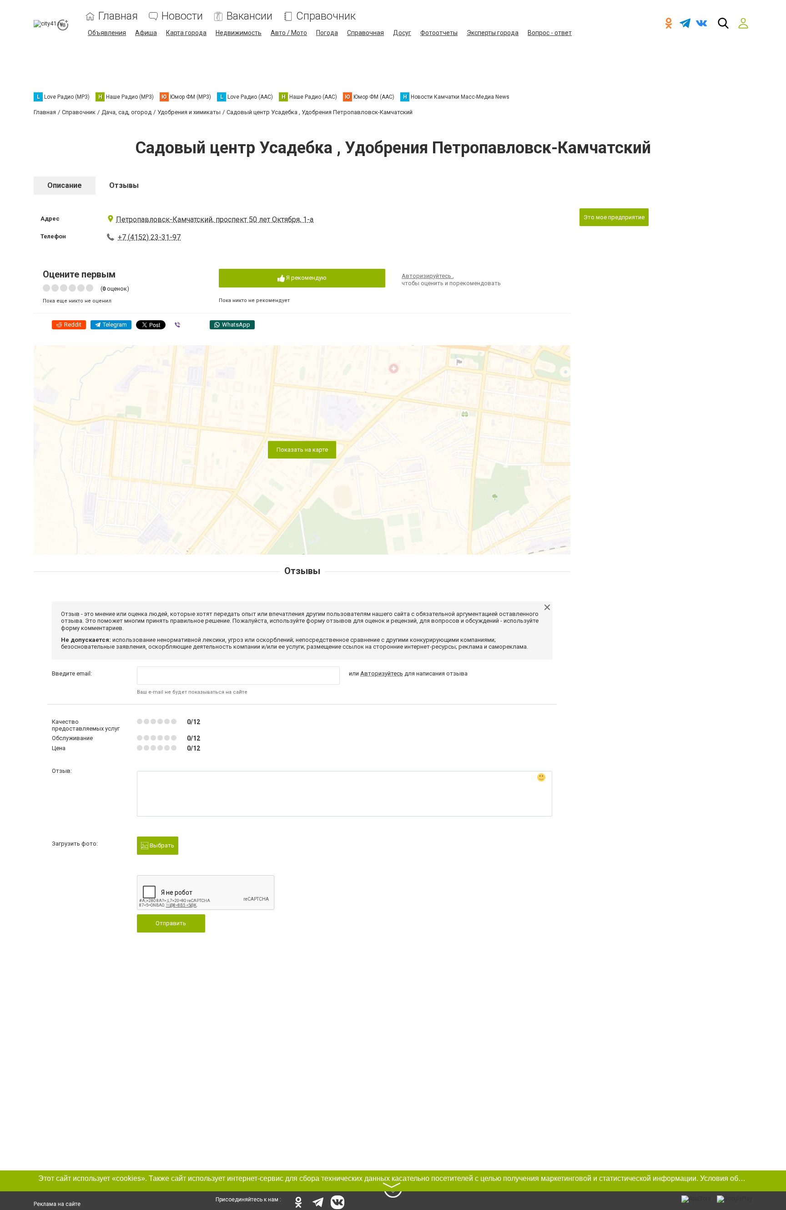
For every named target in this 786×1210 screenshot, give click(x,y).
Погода (327, 32)
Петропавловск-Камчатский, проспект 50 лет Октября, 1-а (214, 219)
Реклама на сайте (57, 1204)
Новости (182, 16)
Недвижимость (239, 32)
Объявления (107, 32)
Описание (64, 185)
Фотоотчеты (439, 32)
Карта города (186, 32)
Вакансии (249, 16)
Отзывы (124, 185)
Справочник (326, 16)
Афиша (146, 32)
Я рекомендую (306, 277)
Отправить (171, 923)
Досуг (402, 32)
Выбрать (161, 845)
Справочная (365, 32)
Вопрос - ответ (550, 32)
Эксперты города (493, 32)
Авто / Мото (289, 32)
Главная (118, 16)
